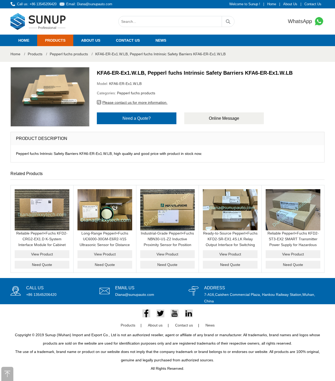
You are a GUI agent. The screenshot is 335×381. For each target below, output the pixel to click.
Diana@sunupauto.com (94, 4)
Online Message (224, 118)
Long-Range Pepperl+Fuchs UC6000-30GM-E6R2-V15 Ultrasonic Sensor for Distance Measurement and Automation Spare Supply (105, 244)
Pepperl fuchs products (69, 54)
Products (55, 40)
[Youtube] (174, 313)
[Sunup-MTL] (38, 21)
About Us (290, 4)
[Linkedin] (188, 313)
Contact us (128, 40)
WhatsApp (301, 21)
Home (271, 4)
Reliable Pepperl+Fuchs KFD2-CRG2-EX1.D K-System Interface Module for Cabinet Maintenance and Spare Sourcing (42, 244)
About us (90, 40)
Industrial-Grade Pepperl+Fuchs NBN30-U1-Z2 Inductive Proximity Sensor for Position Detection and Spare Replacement (167, 244)
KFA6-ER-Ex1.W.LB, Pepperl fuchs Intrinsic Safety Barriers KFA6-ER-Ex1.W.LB (160, 54)
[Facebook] (146, 313)
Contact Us (312, 4)
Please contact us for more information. (135, 102)
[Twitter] (160, 313)
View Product (42, 254)
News (160, 40)
